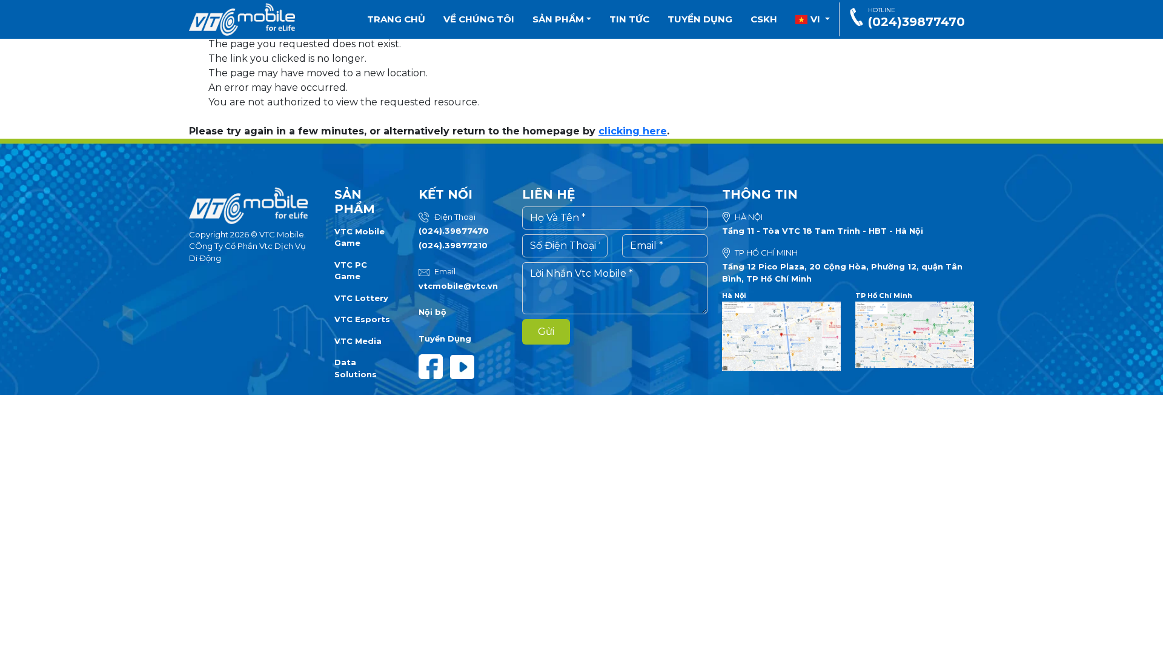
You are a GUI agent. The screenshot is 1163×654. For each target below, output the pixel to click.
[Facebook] (434, 366)
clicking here (632, 131)
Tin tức (629, 19)
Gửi (546, 331)
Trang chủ (396, 19)
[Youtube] (464, 366)
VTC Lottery (361, 298)
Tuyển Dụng (445, 338)
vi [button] (815, 19)
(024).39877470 (454, 231)
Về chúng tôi (478, 19)
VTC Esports (362, 319)
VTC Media (358, 341)
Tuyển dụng (700, 19)
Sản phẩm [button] (559, 19)
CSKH (763, 19)
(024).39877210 (453, 245)
